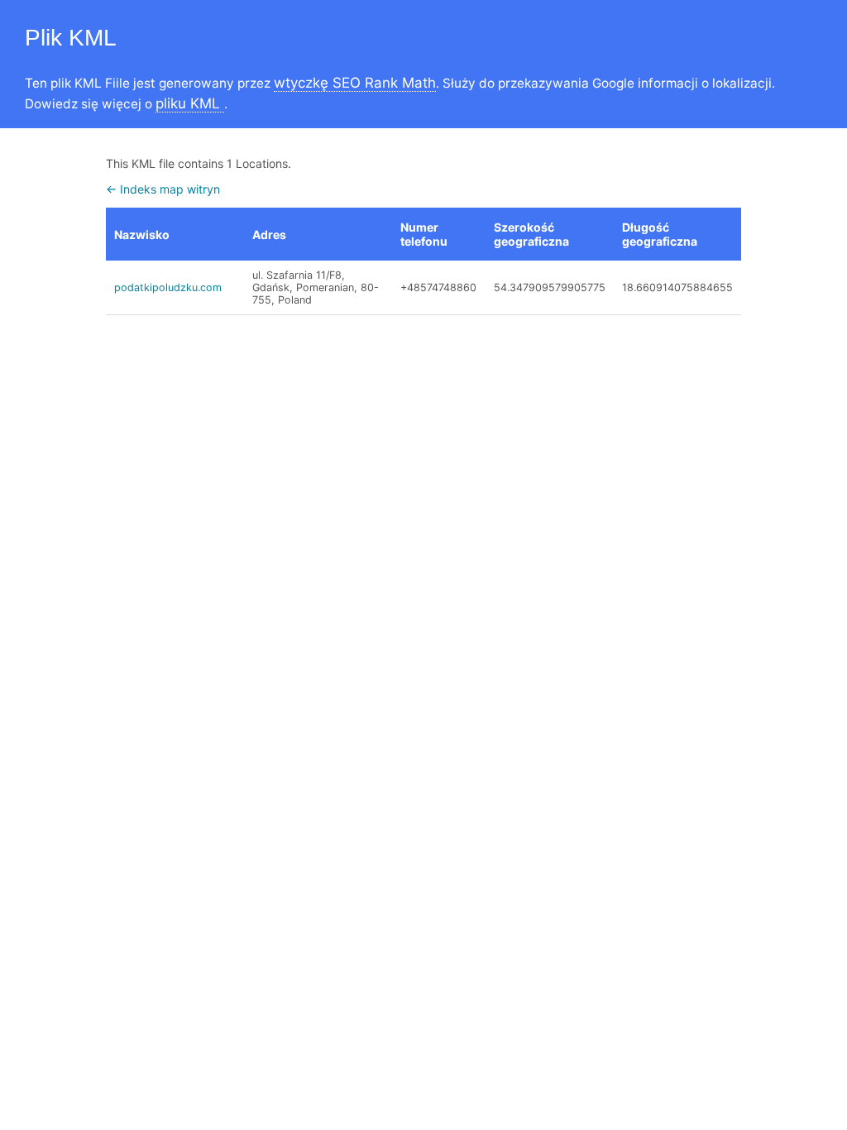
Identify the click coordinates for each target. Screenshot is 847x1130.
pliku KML (190, 103)
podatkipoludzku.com (168, 287)
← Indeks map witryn (163, 189)
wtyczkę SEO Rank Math (355, 82)
